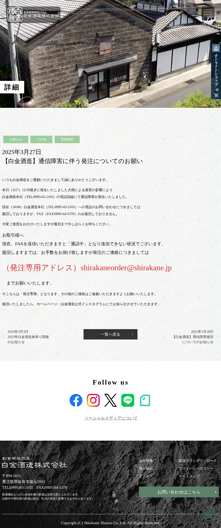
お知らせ (16, 139)
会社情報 (146, 460)
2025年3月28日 (192, 337)
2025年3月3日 (28, 337)
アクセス (146, 476)
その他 (41, 139)
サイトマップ (189, 476)
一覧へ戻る (110, 334)
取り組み (146, 468)
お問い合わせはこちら (178, 492)
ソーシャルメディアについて (111, 418)
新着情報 (67, 139)
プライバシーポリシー (196, 468)
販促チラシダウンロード (198, 460)
